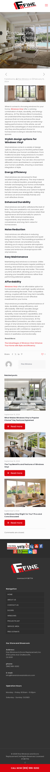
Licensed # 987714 (25, 578)
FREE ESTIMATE (13, 631)
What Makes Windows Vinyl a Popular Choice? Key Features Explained (21, 418)
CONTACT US (13, 605)
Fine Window (23, 79)
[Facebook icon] (25, 762)
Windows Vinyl (17, 109)
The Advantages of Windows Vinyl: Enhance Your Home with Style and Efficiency (23, 344)
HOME (10, 594)
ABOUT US (11, 599)
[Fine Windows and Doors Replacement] (25, 5)
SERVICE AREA (13, 626)
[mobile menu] (46, 5)
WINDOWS (11, 615)
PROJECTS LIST (13, 621)
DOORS (10, 610)
